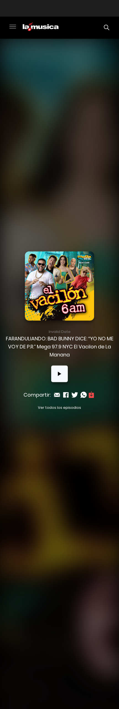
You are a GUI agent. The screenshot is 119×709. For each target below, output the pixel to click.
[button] (12, 27)
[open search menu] (105, 27)
